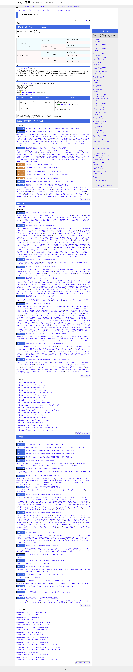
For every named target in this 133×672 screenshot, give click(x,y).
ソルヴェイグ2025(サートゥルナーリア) (99, 117)
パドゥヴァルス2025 (65, 239)
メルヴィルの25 (25, 526)
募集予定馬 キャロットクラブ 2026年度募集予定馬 (40, 225)
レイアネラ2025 (35, 275)
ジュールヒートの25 (50, 490)
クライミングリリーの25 (48, 479)
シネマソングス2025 (69, 273)
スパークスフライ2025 (32, 264)
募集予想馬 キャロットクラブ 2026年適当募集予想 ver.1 (31, 612)
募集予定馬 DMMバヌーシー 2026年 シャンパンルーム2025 (32, 395)
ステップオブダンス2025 (56, 322)
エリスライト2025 (38, 247)
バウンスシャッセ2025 (73, 251)
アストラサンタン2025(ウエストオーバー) (99, 58)
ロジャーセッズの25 (52, 134)
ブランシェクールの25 (37, 490)
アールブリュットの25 (73, 517)
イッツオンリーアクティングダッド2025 (68, 291)
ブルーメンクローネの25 (60, 502)
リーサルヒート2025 (36, 151)
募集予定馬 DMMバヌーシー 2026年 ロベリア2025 (30, 387)
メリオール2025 (45, 300)
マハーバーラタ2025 (47, 237)
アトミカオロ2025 (49, 233)
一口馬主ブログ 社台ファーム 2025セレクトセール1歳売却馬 (43, 178)
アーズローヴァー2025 (68, 252)
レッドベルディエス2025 (49, 291)
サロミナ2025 (47, 306)
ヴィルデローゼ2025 (23, 244)
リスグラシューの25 (47, 497)
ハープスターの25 (37, 519)
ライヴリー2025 (84, 288)
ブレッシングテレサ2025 (50, 463)
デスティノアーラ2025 (69, 367)
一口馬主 (22, 6)
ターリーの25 (67, 479)
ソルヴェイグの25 (64, 134)
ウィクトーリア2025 (26, 308)
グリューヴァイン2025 (52, 244)
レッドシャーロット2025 (30, 284)
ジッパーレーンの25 (48, 138)
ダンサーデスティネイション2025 (59, 159)
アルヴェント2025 (42, 340)
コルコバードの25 (49, 519)
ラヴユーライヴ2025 (28, 310)
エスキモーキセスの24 (34, 188)
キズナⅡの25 (79, 506)
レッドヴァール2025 (23, 289)
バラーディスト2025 (54, 329)
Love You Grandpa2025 (31, 161)
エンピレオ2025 (46, 156)
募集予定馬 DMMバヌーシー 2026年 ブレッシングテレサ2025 (33, 390)
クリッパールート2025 (54, 337)
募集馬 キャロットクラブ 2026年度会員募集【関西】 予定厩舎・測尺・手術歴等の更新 (50, 453)
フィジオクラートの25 (75, 136)
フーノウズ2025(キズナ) (97, 90)
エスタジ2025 (56, 369)
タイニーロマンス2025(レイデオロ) (99, 176)
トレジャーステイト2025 (25, 230)
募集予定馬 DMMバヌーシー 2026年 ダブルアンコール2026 (32, 417)
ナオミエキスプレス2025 (66, 463)
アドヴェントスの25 (45, 509)
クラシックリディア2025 (25, 254)
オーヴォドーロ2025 (59, 583)
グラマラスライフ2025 (68, 329)
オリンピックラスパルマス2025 (72, 281)
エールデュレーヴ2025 (54, 240)
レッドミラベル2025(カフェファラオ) (98, 76)
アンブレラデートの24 (70, 191)
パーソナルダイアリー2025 (68, 338)
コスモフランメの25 (30, 551)
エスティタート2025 (39, 230)
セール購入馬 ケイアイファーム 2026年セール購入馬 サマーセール (44, 444)
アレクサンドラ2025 (34, 262)
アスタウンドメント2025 (74, 282)
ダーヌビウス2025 (81, 286)
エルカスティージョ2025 (60, 235)
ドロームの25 (56, 551)
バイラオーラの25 (69, 526)
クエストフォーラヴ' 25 (73, 602)
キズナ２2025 (20, 563)
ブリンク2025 (74, 246)
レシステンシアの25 (34, 497)
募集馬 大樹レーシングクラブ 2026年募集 (37, 566)
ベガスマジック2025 (63, 293)
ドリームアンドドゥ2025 (74, 306)
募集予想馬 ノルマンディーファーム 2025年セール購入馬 (32, 654)
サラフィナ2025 (55, 152)
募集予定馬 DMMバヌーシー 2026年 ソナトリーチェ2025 (32, 385)
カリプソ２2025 (46, 228)
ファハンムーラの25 (49, 499)
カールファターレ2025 (68, 369)
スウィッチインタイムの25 (34, 499)
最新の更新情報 (85, 199)
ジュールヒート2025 (67, 249)
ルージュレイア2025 (49, 293)
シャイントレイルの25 (50, 527)
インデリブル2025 (43, 288)
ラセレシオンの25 (51, 141)
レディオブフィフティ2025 (57, 288)
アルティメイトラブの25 (37, 141)
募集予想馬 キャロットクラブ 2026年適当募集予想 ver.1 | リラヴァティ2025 (37, 644)
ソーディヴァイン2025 (58, 306)
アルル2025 (82, 315)
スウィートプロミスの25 (71, 482)
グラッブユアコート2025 (66, 254)
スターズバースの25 (44, 143)
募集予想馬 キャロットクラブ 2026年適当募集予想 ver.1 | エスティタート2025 (38, 647)
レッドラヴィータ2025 (38, 286)
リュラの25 (59, 504)
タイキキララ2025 (47, 262)
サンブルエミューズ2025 (42, 242)
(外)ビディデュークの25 (78, 527)
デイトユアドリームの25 (74, 524)
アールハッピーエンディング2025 (25, 215)
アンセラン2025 (71, 242)
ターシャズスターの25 (22, 490)
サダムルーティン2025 (22, 447)
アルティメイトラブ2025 (47, 158)
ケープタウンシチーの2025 (34, 471)
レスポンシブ (85, 20)
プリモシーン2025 (77, 327)
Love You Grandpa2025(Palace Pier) (99, 45)
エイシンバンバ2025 (33, 271)
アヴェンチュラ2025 (26, 239)
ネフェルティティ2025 (60, 262)
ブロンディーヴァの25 (76, 522)
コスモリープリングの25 (43, 548)
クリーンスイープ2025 (60, 313)
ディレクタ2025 (82, 337)
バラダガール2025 (72, 315)
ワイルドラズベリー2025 (58, 315)
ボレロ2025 (36, 300)
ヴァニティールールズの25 (61, 550)
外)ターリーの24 (48, 191)
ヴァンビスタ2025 (31, 465)
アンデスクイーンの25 (22, 479)
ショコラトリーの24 (50, 196)
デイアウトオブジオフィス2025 (51, 154)
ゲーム (48, 6)
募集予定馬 (32, 10)
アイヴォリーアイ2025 (43, 215)
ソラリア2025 (43, 284)
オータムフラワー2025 (32, 273)
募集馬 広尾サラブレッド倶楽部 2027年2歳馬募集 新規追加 (42, 598)
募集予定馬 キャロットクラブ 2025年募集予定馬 (29, 407)
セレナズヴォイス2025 (40, 254)
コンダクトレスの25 (22, 504)
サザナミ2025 (22, 271)
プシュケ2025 (72, 447)
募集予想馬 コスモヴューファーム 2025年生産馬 (29, 634)
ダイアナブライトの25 (26, 506)
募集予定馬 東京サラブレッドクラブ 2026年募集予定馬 (41, 278)
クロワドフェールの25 (40, 506)
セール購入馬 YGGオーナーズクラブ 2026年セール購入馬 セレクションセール (48, 554)
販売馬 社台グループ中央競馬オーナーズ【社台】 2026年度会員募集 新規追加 (47, 131)
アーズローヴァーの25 (59, 509)
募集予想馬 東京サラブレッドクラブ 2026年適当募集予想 (32, 637)
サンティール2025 (31, 371)
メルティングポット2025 (23, 222)
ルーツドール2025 (83, 322)
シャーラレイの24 (37, 191)
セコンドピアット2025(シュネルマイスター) (99, 122)
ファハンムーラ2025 (43, 563)
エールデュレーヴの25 (69, 515)
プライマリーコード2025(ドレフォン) (100, 145)
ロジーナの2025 (20, 471)
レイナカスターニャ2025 (81, 300)
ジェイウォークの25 (45, 515)
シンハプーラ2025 (74, 299)
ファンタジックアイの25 (81, 140)
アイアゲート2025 (53, 327)
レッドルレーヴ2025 (30, 288)
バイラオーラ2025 (47, 251)
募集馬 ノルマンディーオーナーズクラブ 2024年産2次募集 (32, 624)
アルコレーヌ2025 (72, 325)
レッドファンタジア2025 (58, 282)
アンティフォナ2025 (41, 312)
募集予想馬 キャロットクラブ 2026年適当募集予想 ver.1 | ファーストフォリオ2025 (39, 649)
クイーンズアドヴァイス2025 (40, 281)
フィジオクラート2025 (79, 152)
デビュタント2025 (31, 563)
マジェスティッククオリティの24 (35, 193)
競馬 (28, 6)
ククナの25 (38, 501)
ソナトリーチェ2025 (57, 465)
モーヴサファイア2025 (32, 366)
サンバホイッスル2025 (63, 217)
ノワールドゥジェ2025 (42, 310)
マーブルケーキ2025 (83, 371)
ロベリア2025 (20, 465)
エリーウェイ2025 (78, 215)
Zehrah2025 (19, 161)
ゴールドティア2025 (52, 239)
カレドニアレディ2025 (46, 366)
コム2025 (43, 273)
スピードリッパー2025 (36, 246)
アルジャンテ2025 (31, 331)
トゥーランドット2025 (53, 338)
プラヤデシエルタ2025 (55, 284)
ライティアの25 (69, 497)
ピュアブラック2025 (28, 312)
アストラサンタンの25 (34, 138)
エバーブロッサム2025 (37, 289)
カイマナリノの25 (76, 550)
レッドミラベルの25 (61, 138)
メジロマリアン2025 (38, 324)
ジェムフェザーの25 (36, 527)
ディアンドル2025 (47, 313)
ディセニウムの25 (63, 141)
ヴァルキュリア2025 (80, 244)
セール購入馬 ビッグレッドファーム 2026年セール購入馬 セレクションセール (47, 574)
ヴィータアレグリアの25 (31, 509)
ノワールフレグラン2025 (42, 221)
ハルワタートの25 (36, 484)
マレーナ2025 (38, 293)
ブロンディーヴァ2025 (84, 242)
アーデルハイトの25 (70, 521)
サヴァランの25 (53, 140)
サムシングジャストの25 (74, 480)
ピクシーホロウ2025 (69, 312)
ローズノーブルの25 (76, 508)
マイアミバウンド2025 (83, 312)
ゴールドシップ (22, 68)
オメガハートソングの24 (36, 194)
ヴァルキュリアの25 (54, 506)
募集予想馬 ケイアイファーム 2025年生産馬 (28, 632)
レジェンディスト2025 (79, 289)
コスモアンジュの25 (29, 548)
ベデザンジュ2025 (26, 247)
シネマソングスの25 (26, 482)
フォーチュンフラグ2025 (75, 262)
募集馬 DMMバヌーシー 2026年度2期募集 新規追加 (40, 460)
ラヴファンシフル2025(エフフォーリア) (99, 67)
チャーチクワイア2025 (57, 318)
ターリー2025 (20, 269)
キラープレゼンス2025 (74, 308)
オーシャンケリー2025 (22, 299)
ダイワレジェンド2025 (22, 151)
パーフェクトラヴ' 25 (59, 602)
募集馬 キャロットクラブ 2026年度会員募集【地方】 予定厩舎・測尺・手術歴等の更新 (50, 450)
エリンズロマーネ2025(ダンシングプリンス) (99, 136)
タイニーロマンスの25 (34, 136)
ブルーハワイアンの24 (75, 188)
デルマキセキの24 (25, 191)
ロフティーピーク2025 (55, 340)
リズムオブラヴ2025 (54, 331)
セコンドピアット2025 (22, 156)
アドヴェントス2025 (54, 252)
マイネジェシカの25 (67, 551)
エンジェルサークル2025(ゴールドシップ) (100, 104)
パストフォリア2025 (48, 256)
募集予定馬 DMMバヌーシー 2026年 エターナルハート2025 (32, 397)
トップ (18, 10)
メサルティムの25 (83, 502)
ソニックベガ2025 (26, 327)
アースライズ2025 (71, 371)
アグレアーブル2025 (28, 322)
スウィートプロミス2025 (62, 271)
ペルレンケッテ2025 (59, 251)
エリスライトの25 (28, 508)
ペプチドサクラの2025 (66, 471)
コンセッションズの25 (49, 501)
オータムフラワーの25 (22, 484)
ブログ (64, 6)
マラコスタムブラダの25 (64, 501)
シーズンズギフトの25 (56, 526)
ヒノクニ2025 (81, 447)
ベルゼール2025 (28, 329)
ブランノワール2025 (22, 228)
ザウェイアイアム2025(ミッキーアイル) (99, 172)
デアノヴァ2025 (32, 219)
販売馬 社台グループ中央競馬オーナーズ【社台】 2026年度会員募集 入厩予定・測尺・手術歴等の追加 (54, 128)
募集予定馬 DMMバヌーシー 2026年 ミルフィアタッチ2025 (32, 420)
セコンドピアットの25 (22, 141)
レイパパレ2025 (72, 233)
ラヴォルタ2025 (52, 254)
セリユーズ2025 (70, 318)
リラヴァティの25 (64, 508)
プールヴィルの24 (48, 188)
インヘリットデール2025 (23, 324)
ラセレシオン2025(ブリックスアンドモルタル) (101, 158)
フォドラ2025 (20, 362)
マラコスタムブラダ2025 (76, 235)
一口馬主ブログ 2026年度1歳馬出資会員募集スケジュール (42, 164)
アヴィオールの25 (84, 138)
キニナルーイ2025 (36, 583)
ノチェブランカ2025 (58, 371)
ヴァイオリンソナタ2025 (49, 275)
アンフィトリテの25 (47, 522)
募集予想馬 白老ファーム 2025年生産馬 (27, 652)
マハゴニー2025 (22, 313)
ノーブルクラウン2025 (27, 221)
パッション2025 (26, 300)
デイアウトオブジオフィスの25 (35, 134)
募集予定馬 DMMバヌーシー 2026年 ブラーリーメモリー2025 (33, 402)
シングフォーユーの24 (52, 193)
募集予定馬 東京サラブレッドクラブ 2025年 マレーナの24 (32, 400)
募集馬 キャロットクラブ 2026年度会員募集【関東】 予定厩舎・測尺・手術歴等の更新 (50, 457)
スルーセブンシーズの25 (39, 517)
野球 (42, 6)
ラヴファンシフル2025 (75, 151)
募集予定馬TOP (20, 206)
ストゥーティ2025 (85, 230)
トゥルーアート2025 (72, 219)
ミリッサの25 (57, 515)
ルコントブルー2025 (29, 315)
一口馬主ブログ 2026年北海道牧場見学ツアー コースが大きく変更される (46, 171)
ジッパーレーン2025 (72, 156)
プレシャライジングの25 (23, 519)
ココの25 (19, 548)
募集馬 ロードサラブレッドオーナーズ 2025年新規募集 (31, 629)
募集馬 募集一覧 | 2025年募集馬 (25, 619)
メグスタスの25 (35, 479)
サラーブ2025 (28, 320)
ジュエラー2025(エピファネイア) (97, 63)
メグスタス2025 (85, 269)
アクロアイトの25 (48, 550)
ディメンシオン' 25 (21, 601)
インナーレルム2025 (31, 362)
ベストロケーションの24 (52, 194)
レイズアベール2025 (71, 362)
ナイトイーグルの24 (79, 194)
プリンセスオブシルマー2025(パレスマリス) (101, 149)
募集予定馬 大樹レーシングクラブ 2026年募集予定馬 (40, 259)
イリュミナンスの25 (32, 502)
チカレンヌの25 (52, 508)
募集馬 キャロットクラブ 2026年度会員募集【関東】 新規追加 (43, 512)
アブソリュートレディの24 (35, 196)
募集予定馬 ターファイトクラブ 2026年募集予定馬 (40, 296)
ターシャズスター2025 (54, 249)
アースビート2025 (21, 262)
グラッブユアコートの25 (78, 490)
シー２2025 (64, 299)
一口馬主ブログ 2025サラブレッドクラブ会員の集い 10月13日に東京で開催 (47, 174)
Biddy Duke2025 (60, 256)
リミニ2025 (81, 367)
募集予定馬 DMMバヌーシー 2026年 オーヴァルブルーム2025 (33, 412)
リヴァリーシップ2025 (69, 340)
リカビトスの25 (82, 521)
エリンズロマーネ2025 (58, 156)
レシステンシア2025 (71, 228)
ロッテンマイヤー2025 (40, 329)
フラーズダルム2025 (60, 366)
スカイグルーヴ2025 (41, 322)
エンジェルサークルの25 (30, 143)
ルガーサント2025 (57, 300)
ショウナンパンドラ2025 (58, 242)
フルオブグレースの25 (58, 143)
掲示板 (70, 6)
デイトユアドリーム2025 (78, 247)
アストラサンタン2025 (50, 151)
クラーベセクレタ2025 (44, 371)
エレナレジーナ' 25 (46, 602)
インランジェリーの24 (29, 189)
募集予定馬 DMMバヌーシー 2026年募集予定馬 (29, 382)
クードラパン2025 (82, 318)
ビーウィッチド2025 (82, 221)
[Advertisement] (105, 18)
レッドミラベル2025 (31, 152)
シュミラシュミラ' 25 (35, 601)
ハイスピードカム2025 (57, 221)
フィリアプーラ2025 (67, 240)
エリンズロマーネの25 (72, 143)
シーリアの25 (85, 517)
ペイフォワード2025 (72, 288)
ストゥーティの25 (62, 499)
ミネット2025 (28, 337)
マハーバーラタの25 (57, 521)
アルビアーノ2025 (31, 317)
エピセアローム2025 (74, 366)
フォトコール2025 (35, 228)
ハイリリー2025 (82, 340)
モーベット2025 (42, 331)
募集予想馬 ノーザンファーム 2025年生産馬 (28, 614)
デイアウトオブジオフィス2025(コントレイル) (102, 99)
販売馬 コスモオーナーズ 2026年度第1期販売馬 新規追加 (42, 545)
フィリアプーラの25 (82, 515)
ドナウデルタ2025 (66, 320)
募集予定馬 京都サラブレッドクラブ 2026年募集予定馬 (41, 212)
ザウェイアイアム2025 (27, 159)
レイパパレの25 (29, 501)
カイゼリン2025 (26, 252)
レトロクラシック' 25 (33, 602)
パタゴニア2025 (66, 317)
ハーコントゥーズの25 (44, 551)
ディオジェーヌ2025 (45, 362)
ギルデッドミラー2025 (55, 312)
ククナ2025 (36, 235)
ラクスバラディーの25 (36, 504)
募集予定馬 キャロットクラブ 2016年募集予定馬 (29, 422)
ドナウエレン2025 (60, 237)
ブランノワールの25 (22, 515)
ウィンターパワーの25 (75, 499)
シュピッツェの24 (21, 188)
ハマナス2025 (71, 583)
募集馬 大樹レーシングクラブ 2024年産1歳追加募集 (30, 639)
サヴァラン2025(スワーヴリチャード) (99, 126)
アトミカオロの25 (76, 519)
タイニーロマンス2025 (42, 159)
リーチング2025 (44, 269)
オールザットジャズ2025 (38, 299)
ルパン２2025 (68, 300)
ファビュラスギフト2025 (53, 289)
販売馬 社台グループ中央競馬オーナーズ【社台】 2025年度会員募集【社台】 (47, 185)
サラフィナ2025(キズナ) (97, 86)
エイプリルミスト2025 (42, 364)
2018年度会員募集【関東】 (29, 92)
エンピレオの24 (65, 193)
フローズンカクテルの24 (74, 189)
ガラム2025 (47, 447)
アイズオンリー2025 (23, 373)
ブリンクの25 (72, 502)
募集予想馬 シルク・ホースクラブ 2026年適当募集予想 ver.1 (33, 622)
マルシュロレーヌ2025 (69, 232)
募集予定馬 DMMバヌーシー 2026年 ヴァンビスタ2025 (31, 415)
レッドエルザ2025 (44, 282)
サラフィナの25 (20, 134)
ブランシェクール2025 (83, 252)
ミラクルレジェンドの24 (78, 193)
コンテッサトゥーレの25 (31, 480)
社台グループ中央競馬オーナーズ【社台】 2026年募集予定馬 (54, 10)
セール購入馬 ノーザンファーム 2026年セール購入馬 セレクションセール (46, 560)
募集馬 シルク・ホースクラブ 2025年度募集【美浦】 (31, 657)
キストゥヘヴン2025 (43, 465)
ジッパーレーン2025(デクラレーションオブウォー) (101, 140)
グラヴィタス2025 (50, 324)
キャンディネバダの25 (66, 140)
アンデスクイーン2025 (73, 269)
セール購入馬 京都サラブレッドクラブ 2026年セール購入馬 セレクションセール (48, 592)
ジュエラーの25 (22, 140)
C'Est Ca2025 (83, 331)
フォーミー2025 (47, 583)
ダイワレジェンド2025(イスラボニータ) (99, 49)
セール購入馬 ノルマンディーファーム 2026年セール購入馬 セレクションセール (48, 580)
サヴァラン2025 (35, 156)
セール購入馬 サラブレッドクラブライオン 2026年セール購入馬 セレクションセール (49, 586)
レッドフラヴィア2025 (67, 286)
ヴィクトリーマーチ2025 (69, 337)
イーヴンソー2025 (43, 317)
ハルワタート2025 (82, 273)
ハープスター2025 (61, 233)
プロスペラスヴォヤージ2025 (75, 256)
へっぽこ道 (56, 6)
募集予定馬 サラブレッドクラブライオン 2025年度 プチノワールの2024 (36, 430)
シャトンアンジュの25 (82, 526)
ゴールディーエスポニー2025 (36, 338)
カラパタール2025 (65, 327)
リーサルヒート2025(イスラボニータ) (98, 54)
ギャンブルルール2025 (53, 299)
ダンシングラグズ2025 (31, 282)
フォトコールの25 (21, 497)
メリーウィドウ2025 (28, 325)
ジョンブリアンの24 (66, 194)
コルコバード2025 (26, 235)
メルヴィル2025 (41, 249)
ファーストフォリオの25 (62, 519)
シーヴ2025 (76, 320)
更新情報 (76, 6)
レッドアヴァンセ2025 (24, 286)
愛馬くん (35, 6)
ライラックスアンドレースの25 (56, 517)
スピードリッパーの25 (67, 506)
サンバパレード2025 (49, 217)
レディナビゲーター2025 (57, 364)
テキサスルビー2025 (35, 318)
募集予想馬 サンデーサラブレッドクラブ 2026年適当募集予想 (33, 627)
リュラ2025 (30, 242)
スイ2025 (79, 329)
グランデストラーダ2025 (64, 324)
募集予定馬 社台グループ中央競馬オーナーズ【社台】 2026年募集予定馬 (46, 148)
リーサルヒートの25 (48, 136)
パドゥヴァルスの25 (34, 522)
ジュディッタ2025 (78, 324)
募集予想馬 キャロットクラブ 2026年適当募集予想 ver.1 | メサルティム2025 (37, 659)
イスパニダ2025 (54, 320)
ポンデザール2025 (33, 369)
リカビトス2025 (64, 246)
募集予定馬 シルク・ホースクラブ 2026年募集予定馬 (40, 303)
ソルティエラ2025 (21, 589)
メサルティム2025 (39, 239)
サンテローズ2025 (55, 317)
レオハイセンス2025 (82, 583)
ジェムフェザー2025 (80, 254)
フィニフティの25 (49, 504)
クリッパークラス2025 (43, 315)
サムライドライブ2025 (32, 269)
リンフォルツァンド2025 (57, 310)
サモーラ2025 (26, 217)
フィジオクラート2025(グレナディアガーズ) (99, 95)
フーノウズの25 (73, 138)
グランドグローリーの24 (44, 189)
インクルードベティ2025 (28, 367)
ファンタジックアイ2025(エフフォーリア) (100, 72)
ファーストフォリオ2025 (35, 233)
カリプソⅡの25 (34, 515)
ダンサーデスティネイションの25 (38, 140)
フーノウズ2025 (66, 152)
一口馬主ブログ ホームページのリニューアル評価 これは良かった (44, 167)
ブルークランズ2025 (58, 362)
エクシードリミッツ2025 (33, 237)
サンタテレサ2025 (37, 217)
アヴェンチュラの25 (45, 502)
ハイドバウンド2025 (22, 557)
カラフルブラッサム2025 (44, 367)
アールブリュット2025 (54, 232)
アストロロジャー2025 (76, 293)
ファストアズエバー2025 (78, 271)
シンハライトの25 (81, 497)
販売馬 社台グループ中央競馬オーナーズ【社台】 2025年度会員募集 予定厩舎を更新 (49, 181)
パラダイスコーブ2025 (22, 583)
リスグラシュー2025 (84, 228)
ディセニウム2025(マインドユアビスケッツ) (100, 167)
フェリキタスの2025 (80, 471)
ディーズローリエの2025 (51, 471)
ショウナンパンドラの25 (61, 522)
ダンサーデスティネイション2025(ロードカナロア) (102, 186)
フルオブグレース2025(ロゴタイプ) (99, 181)
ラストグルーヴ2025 (26, 293)
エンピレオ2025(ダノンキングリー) (98, 131)
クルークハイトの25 (40, 508)
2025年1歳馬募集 (65, 104)
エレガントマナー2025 (34, 256)
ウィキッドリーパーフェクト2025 (75, 364)
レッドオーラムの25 (45, 480)
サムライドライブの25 (56, 482)
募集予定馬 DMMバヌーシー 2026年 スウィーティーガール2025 (34, 392)
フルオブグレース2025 (77, 159)
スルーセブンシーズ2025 (71, 230)
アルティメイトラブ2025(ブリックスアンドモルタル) (101, 154)
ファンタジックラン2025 (81, 154)
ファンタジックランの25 (77, 141)
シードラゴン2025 (35, 577)
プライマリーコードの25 (78, 134)
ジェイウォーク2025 (58, 228)
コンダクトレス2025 (78, 239)
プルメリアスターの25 (44, 521)
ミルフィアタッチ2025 (34, 463)
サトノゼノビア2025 (40, 337)
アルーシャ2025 (81, 369)
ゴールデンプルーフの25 (44, 524)
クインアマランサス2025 (41, 320)
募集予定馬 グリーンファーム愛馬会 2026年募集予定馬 (41, 267)
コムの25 (59, 479)
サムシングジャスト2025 (58, 269)
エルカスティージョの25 (29, 521)
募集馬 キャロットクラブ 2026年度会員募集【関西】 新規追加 (43, 494)
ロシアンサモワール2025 (23, 281)
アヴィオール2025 (44, 152)
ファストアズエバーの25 (80, 479)
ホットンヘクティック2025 (69, 331)
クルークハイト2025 (50, 247)
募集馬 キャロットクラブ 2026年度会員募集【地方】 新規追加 (43, 487)
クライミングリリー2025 (54, 273)
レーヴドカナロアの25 (59, 480)
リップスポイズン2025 (27, 364)
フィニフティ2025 (80, 249)
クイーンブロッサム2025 (58, 325)
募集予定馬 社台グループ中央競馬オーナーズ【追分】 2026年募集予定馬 (46, 334)
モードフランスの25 (61, 136)
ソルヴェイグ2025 (67, 154)
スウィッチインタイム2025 (54, 230)
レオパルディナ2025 (22, 306)
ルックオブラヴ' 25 (65, 601)
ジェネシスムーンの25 (71, 548)
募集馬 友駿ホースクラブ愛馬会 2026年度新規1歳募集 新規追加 (43, 468)
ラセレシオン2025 (61, 158)
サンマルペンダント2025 (59, 447)
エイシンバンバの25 (48, 484)
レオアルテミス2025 (36, 447)
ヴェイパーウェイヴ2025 (81, 463)
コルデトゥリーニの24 (64, 196)
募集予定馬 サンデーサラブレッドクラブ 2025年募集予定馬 (32, 425)
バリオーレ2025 (70, 221)
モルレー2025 (36, 222)
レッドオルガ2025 (35, 291)
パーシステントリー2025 (41, 308)
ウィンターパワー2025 (24, 232)
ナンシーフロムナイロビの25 (40, 526)
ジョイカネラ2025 (21, 463)
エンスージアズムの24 (60, 188)
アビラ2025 (68, 215)
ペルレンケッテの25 (63, 490)
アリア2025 (19, 337)
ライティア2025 (31, 240)
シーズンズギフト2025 (33, 251)
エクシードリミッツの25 (80, 501)
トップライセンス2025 (69, 284)
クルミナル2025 (30, 249)
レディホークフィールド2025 (58, 308)
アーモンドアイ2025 (35, 306)
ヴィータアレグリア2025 (40, 252)
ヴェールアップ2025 (64, 247)
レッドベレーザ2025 (56, 281)
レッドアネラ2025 (66, 289)
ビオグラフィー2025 (70, 322)
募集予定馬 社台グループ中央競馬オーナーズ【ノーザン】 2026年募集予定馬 (47, 359)
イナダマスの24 (77, 196)
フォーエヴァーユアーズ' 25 (50, 601)
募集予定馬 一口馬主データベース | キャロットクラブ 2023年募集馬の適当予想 (38, 405)
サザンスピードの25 (57, 548)
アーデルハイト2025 (72, 237)
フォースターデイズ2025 (39, 232)
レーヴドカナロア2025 (47, 271)
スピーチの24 (82, 191)
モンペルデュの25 (31, 524)
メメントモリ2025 (45, 369)
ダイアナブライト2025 (37, 244)
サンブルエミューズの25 (71, 504)
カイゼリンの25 (58, 497)
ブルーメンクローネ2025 (51, 246)
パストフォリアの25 (63, 527)
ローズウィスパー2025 (39, 327)
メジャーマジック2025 (84, 284)
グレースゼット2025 (22, 577)
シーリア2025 (81, 232)
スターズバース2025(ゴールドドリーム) (98, 108)
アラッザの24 (58, 191)
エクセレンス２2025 (34, 313)
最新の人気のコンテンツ (83, 433)
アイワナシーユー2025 (70, 465)
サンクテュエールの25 (59, 524)
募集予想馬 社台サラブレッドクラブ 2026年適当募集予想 (32, 642)
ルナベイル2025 (56, 367)
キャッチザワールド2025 (28, 340)
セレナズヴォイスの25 (22, 527)
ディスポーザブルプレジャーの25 (31, 550)
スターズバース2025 (35, 154)
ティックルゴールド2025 (58, 219)
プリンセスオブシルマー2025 (30, 158)
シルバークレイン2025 (78, 217)
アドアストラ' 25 (77, 601)
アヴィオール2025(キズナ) (98, 81)
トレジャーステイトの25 (23, 517)
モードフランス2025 (74, 158)
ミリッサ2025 (42, 240)
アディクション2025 (57, 215)
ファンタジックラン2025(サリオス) (100, 113)
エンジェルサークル (24, 83)
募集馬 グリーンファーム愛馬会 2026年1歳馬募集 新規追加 (42, 476)
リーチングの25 (83, 482)
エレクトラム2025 (71, 310)
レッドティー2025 (46, 235)
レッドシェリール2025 (53, 286)
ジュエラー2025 (63, 151)
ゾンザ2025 (46, 318)
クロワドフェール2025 (66, 244)
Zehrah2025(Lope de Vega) (97, 40)
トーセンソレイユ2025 (79, 317)
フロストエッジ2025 (46, 264)
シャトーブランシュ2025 (75, 313)
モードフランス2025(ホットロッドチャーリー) (100, 163)
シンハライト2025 (80, 240)
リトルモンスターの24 (59, 189)
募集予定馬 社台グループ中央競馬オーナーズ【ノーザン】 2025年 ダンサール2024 (39, 410)
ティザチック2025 (44, 219)
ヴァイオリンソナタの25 (41, 482)
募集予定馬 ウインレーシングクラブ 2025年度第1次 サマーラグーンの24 (36, 427)
